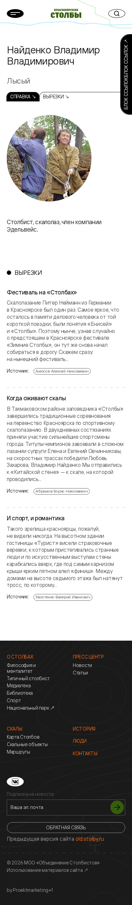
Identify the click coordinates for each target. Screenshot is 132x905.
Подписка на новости (30, 794)
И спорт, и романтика (36, 518)
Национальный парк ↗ (31, 708)
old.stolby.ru (89, 838)
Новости (82, 665)
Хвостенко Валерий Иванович (63, 596)
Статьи (80, 672)
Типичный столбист (28, 678)
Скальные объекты (27, 744)
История (84, 729)
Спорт (14, 700)
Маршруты (18, 752)
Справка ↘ (23, 96)
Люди (80, 741)
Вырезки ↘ (56, 96)
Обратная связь (66, 827)
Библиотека (20, 693)
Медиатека (18, 685)
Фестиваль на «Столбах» (42, 292)
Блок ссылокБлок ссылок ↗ (126, 74)
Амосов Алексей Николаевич (62, 371)
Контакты (85, 753)
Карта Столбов (23, 737)
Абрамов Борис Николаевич (62, 491)
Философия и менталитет (21, 668)
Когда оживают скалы (36, 398)
